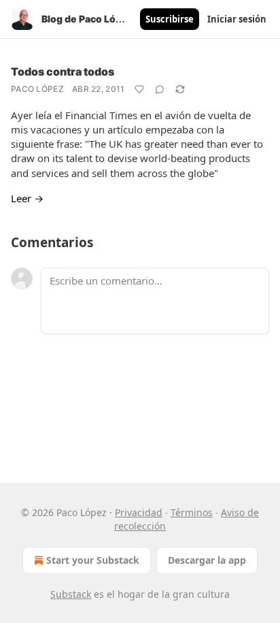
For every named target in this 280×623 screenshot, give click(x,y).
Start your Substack (92, 560)
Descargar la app (207, 560)
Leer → (27, 198)
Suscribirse (169, 19)
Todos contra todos (62, 71)
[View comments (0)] (160, 89)
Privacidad (138, 512)
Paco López (37, 89)
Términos (192, 512)
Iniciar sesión (236, 19)
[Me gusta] (139, 89)
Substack (70, 594)
